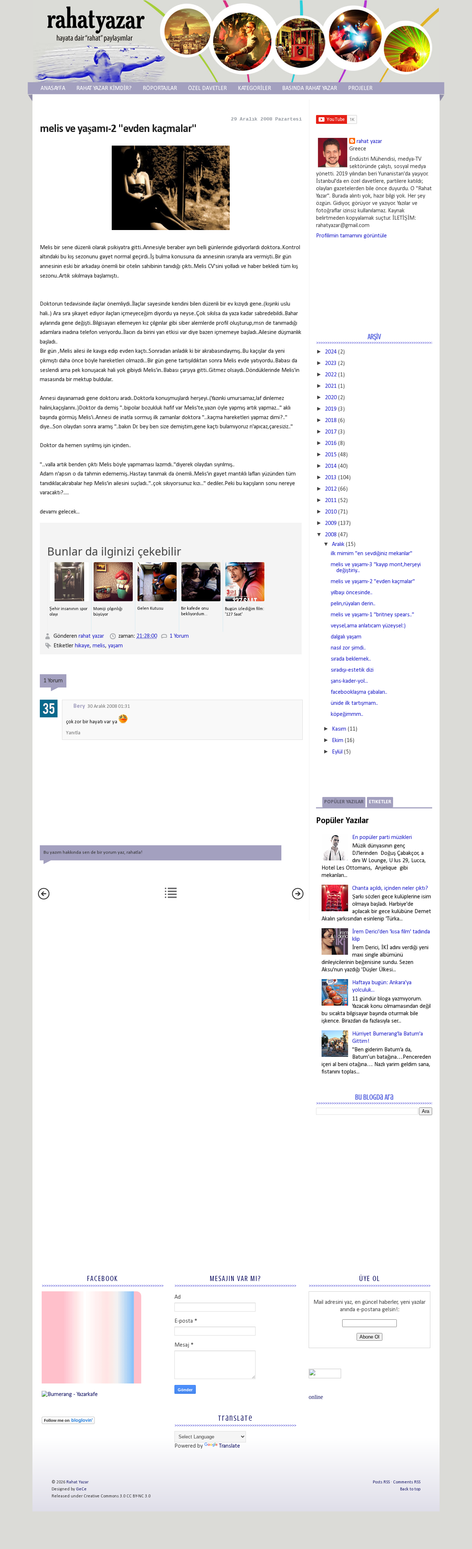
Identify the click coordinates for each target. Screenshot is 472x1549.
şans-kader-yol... (349, 681)
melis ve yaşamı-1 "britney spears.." (372, 615)
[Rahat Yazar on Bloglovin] (68, 1423)
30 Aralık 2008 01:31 (108, 706)
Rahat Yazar (77, 1482)
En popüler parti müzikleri (382, 837)
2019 (331, 409)
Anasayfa (53, 88)
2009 (331, 523)
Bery (79, 706)
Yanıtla (73, 733)
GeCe (81, 1489)
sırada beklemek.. (351, 659)
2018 (331, 421)
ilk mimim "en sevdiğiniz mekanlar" (371, 554)
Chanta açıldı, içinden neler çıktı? (390, 888)
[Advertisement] (371, 1174)
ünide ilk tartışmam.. (354, 703)
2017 (331, 432)
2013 (331, 478)
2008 (331, 535)
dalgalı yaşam (346, 637)
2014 (331, 466)
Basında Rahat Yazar (309, 88)
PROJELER (360, 88)
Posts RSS (381, 1482)
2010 (331, 512)
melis (99, 646)
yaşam (115, 646)
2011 (331, 501)
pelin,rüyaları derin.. (353, 604)
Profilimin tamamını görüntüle (351, 236)
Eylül (337, 752)
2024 (331, 352)
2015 (331, 455)
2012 (331, 489)
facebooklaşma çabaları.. (359, 692)
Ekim (337, 741)
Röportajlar (160, 88)
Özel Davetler (207, 88)
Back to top (410, 1489)
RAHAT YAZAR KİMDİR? (104, 88)
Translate (229, 1446)
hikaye (82, 646)
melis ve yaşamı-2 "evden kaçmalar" (373, 582)
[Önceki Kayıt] (297, 898)
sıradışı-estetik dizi (352, 670)
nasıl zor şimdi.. (348, 648)
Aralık (338, 544)
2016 (331, 443)
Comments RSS (406, 1482)
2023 (331, 363)
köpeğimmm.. (347, 714)
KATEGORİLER (254, 88)
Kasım (339, 729)
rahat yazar (92, 636)
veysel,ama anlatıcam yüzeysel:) (368, 626)
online (316, 1397)
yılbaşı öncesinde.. (351, 593)
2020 (331, 398)
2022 (331, 375)
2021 (331, 386)
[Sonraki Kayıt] (43, 898)
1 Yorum (179, 636)
